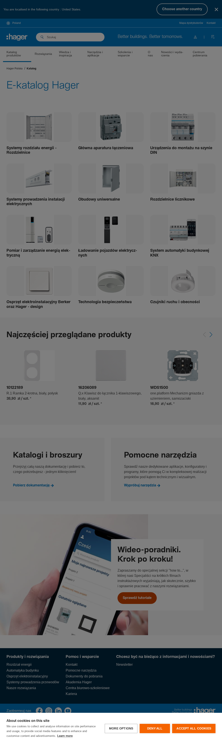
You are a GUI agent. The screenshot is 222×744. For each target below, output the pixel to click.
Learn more (65, 736)
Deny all (155, 728)
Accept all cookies (193, 728)
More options (121, 728)
